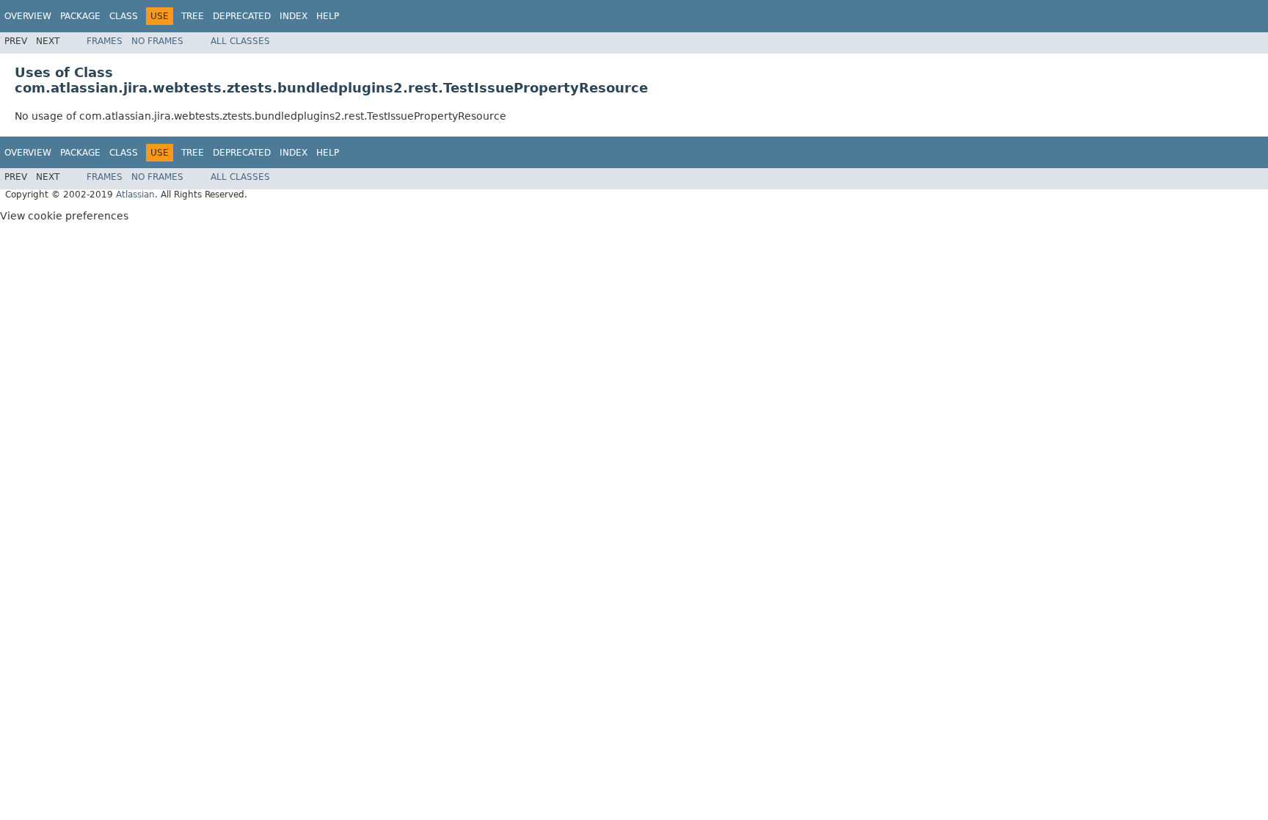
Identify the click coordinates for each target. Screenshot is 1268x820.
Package (80, 16)
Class (123, 16)
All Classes (240, 41)
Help (327, 16)
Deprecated (242, 16)
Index (293, 16)
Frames (105, 41)
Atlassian (135, 194)
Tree (192, 16)
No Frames (157, 41)
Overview (27, 16)
